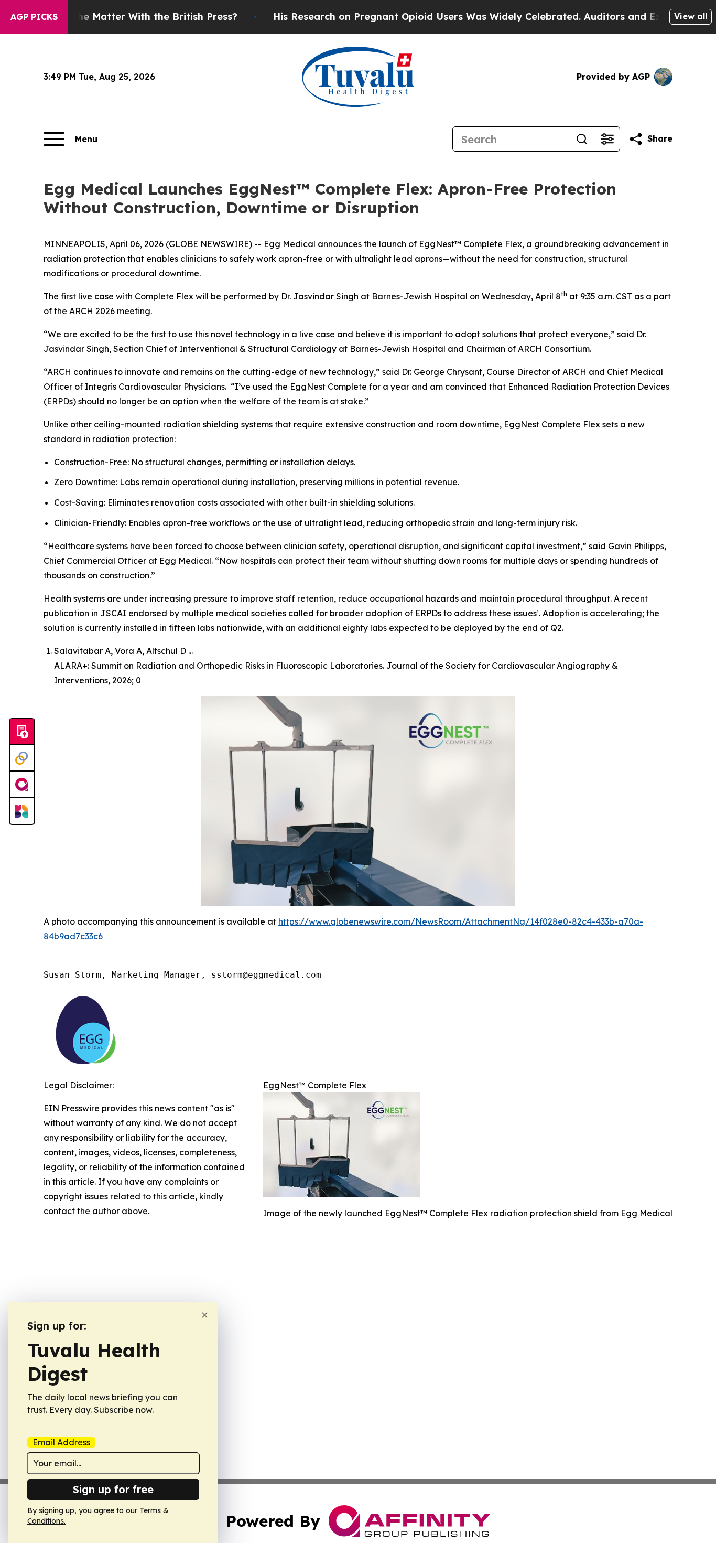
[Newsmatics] (22, 811)
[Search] (581, 139)
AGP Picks (34, 17)
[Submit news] (22, 732)
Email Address (61, 1442)
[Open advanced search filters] (607, 139)
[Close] (205, 1315)
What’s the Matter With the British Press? (137, 16)
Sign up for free (113, 1489)
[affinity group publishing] (22, 785)
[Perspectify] (22, 758)
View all (690, 16)
